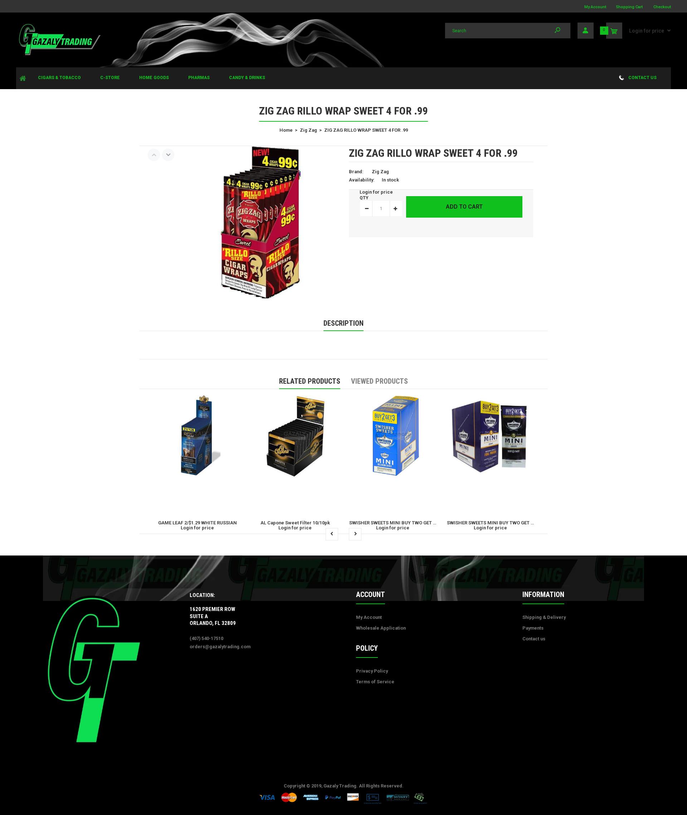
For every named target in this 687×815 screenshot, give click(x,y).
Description (343, 323)
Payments (533, 628)
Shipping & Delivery (544, 617)
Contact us (533, 638)
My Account (595, 7)
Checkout (662, 7)
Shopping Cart (629, 7)
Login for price (646, 31)
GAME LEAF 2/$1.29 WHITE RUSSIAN (197, 522)
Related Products (309, 381)
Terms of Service (375, 681)
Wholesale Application (381, 628)
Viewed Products (379, 381)
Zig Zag (380, 171)
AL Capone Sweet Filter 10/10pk (295, 522)
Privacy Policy (372, 671)
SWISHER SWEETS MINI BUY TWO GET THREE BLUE (404, 522)
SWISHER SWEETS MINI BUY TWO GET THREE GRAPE (504, 522)
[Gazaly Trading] (59, 54)
